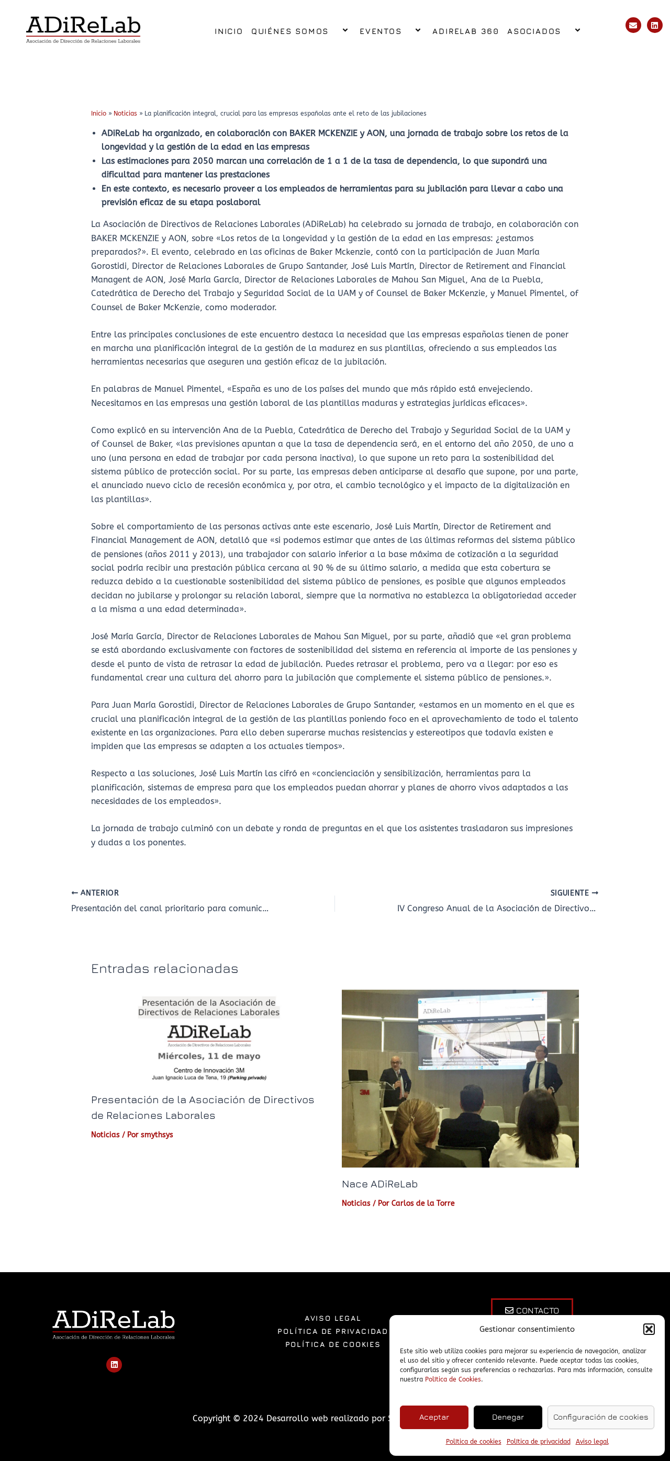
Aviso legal (592, 1441)
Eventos (381, 31)
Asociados (534, 31)
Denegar (508, 1416)
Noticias (105, 1134)
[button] (649, 1329)
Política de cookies (473, 1441)
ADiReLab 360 (465, 31)
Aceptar (434, 1416)
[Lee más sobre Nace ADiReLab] (460, 1078)
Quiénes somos (290, 31)
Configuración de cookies (601, 1416)
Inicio (229, 31)
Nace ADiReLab (380, 1183)
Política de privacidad (539, 1441)
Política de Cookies (453, 1379)
